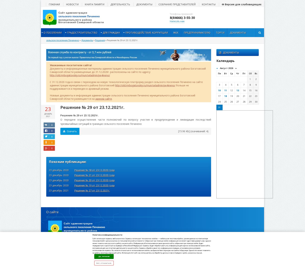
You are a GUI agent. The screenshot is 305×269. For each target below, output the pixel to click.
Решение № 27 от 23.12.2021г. (92, 190)
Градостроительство (82, 32)
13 (238, 90)
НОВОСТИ (72, 4)
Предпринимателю (197, 32)
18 (225, 96)
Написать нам (177, 21)
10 (219, 90)
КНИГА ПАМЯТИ (94, 4)
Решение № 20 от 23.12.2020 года (94, 180)
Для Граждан (111, 32)
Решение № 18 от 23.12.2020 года (94, 170)
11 (225, 90)
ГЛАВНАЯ (54, 4)
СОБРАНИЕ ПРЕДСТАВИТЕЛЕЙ (177, 4)
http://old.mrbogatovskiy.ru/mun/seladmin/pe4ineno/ (80, 75)
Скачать (71, 131)
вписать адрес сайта (76, 17)
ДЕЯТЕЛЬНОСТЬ (120, 4)
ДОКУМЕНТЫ (144, 4)
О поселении (53, 32)
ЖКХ (175, 32)
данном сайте (103, 98)
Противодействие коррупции (146, 32)
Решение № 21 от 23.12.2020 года (94, 175)
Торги (220, 32)
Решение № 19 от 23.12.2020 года (94, 185)
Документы (238, 32)
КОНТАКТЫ (209, 4)
